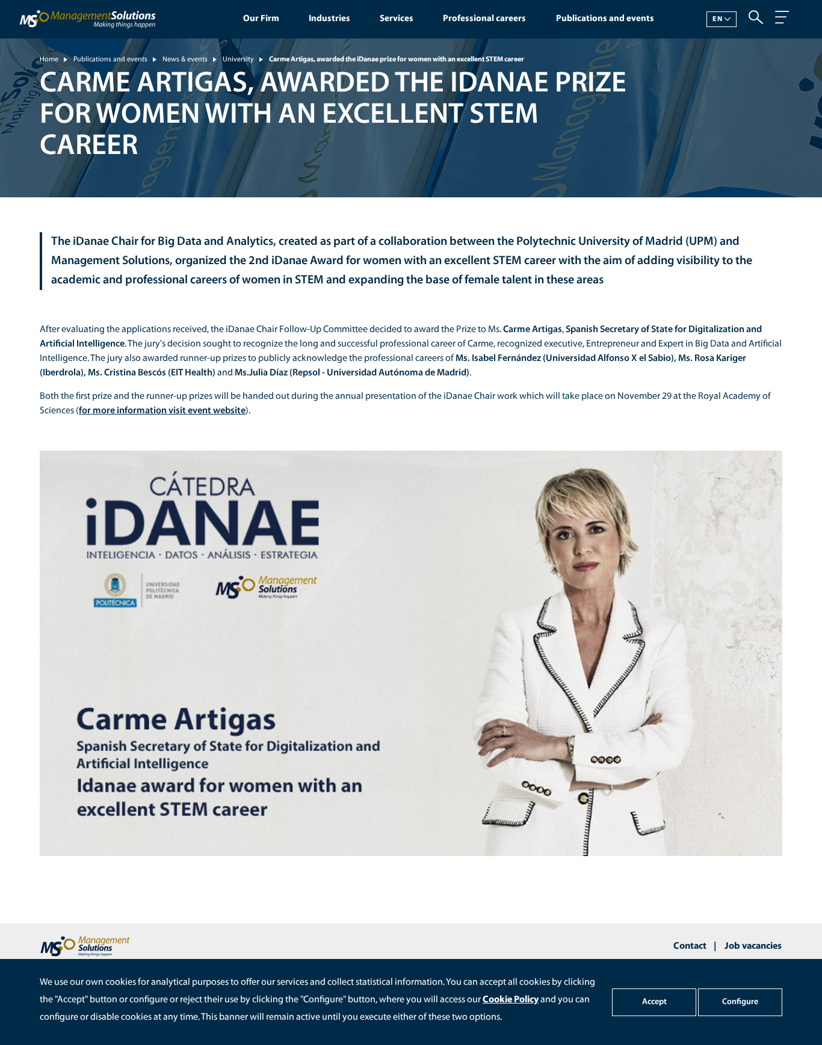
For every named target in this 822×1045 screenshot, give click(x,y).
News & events (185, 59)
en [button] (717, 19)
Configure (740, 1001)
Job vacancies (753, 946)
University (238, 59)
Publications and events (605, 18)
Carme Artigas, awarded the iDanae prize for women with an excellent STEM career (396, 59)
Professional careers (484, 18)
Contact (689, 946)
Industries (329, 18)
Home (49, 59)
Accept (654, 1001)
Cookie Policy (511, 1000)
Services (396, 18)
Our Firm (261, 18)
